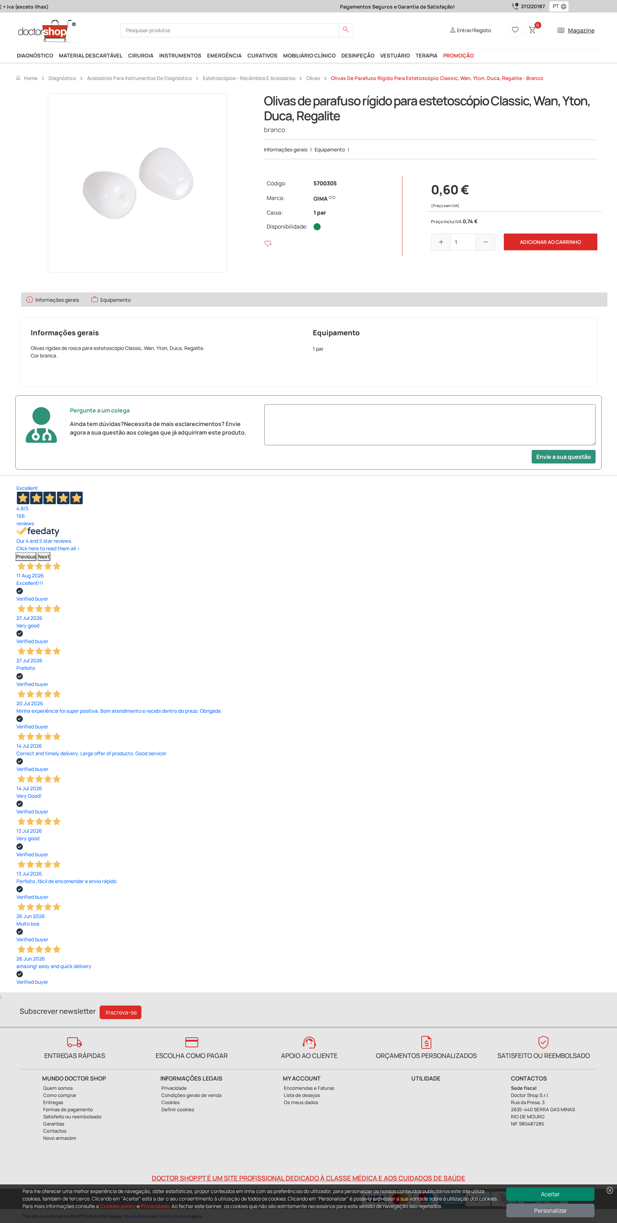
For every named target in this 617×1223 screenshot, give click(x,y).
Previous (26, 556)
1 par (319, 212)
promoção (458, 55)
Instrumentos (180, 55)
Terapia (426, 55)
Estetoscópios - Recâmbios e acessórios (249, 78)
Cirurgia (141, 55)
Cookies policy (118, 1206)
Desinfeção (358, 55)
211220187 (533, 6)
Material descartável (90, 55)
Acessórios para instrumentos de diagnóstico (139, 78)
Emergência (224, 55)
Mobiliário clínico (309, 55)
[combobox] (554, 6)
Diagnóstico (35, 55)
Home (26, 77)
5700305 (325, 183)
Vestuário (395, 55)
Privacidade (155, 1206)
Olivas (313, 78)
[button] (565, 6)
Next (44, 556)
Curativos (262, 55)
